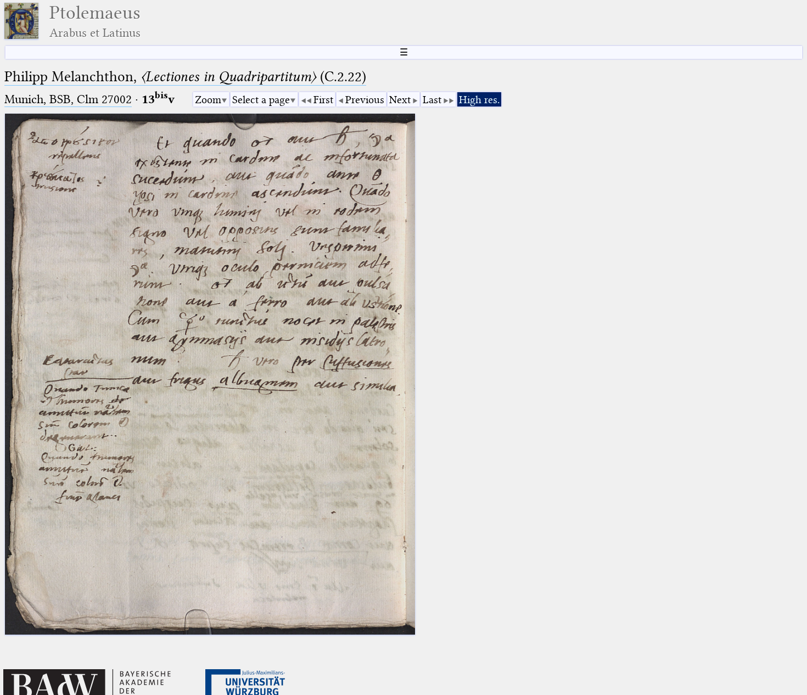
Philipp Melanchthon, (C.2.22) (185, 76)
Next (400, 99)
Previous (364, 99)
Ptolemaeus (95, 21)
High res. (479, 99)
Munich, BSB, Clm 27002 (68, 99)
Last (432, 99)
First (323, 99)
